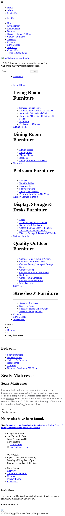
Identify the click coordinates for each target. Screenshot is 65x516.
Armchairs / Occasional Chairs (34, 113)
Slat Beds (23, 180)
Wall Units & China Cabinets (33, 222)
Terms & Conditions (17, 53)
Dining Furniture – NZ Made (33, 160)
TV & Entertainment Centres (33, 230)
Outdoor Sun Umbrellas (30, 278)
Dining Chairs (26, 155)
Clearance (12, 42)
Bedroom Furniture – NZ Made (34, 194)
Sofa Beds (24, 121)
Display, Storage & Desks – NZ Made (37, 233)
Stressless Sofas (26, 306)
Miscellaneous (26, 283)
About (10, 10)
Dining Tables (26, 149)
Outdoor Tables (26, 269)
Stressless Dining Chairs (30, 311)
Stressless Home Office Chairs (33, 308)
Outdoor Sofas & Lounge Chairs (34, 259)
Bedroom (11, 31)
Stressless (11, 39)
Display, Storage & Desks (19, 34)
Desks (22, 219)
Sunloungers (25, 275)
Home (10, 7)
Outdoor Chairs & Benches (32, 261)
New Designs (13, 44)
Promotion (18, 76)
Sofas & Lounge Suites (30, 108)
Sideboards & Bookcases (31, 225)
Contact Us (12, 13)
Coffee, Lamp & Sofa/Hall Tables (35, 228)
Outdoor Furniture (16, 36)
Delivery (11, 471)
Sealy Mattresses (27, 188)
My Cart (11, 18)
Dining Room (13, 28)
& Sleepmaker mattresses (22, 395)
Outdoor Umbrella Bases (31, 280)
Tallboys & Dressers (29, 191)
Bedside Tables (26, 183)
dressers (10, 398)
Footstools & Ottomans (30, 124)
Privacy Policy (14, 479)
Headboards (25, 186)
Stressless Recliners (28, 303)
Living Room (13, 26)
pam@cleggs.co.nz (19, 447)
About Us (12, 47)
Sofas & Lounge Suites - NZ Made (36, 110)
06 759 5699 (16, 444)
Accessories (19, 319)
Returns (11, 476)
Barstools (23, 158)
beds (6, 395)
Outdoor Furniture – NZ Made (34, 272)
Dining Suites (25, 152)
